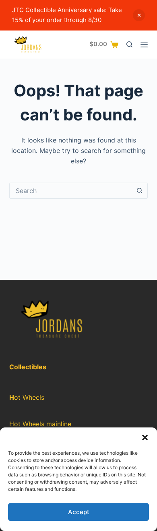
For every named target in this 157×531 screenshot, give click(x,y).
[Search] (129, 44)
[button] (145, 437)
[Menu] (144, 44)
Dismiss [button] (139, 15)
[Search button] (139, 190)
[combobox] (71, 191)
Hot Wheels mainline (40, 424)
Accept (78, 512)
